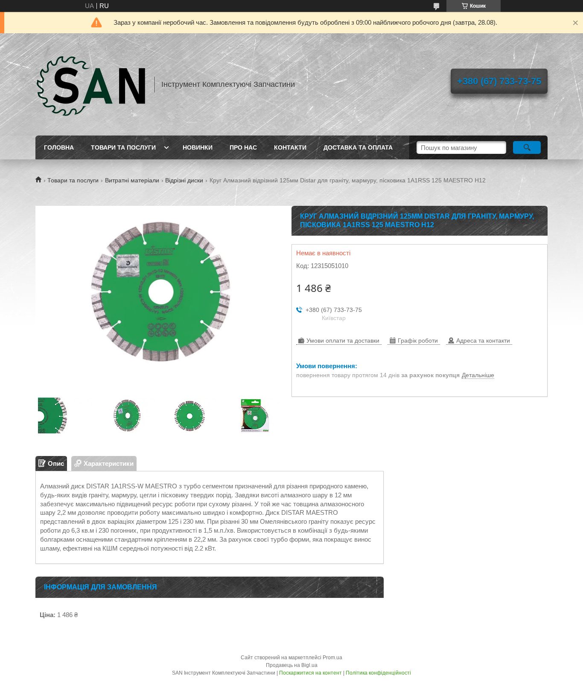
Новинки (198, 147)
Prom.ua (332, 658)
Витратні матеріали (132, 180)
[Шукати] (527, 147)
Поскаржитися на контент (310, 673)
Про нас (243, 147)
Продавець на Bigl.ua (292, 665)
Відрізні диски (184, 180)
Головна (59, 147)
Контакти (290, 147)
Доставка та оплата (358, 147)
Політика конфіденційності (378, 673)
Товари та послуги (123, 147)
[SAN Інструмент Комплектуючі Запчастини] (90, 84)
